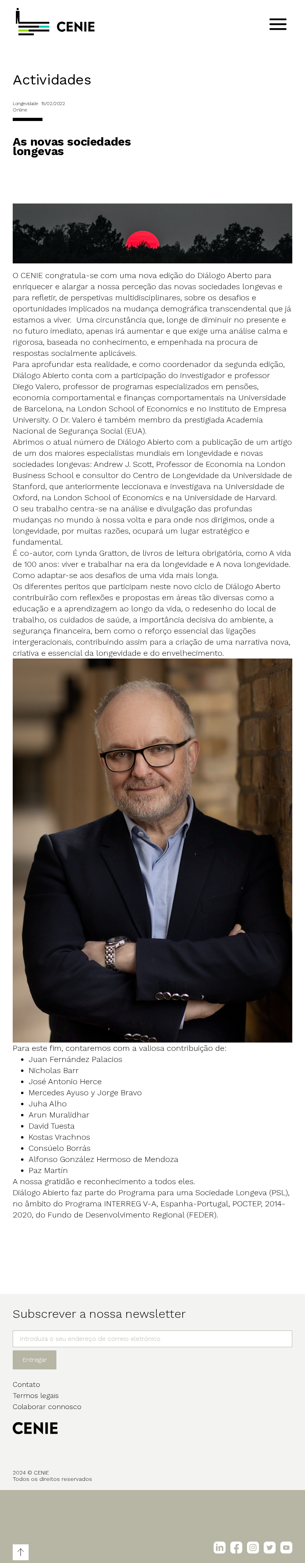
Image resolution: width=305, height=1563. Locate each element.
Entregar (34, 1359)
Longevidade (25, 103)
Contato (26, 1384)
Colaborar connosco (47, 1406)
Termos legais (36, 1395)
